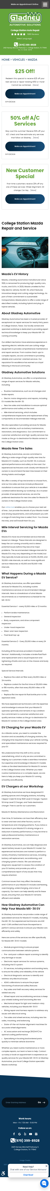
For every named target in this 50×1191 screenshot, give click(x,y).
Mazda (32, 59)
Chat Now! (28, 1174)
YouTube (30, 1134)
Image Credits (25, 1160)
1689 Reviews (33, 34)
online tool (9, 507)
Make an (24, 4)
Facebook (14, 1134)
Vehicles (18, 59)
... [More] (35, 85)
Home (6, 59)
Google (19, 1134)
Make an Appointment (25, 94)
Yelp (25, 1134)
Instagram (36, 1134)
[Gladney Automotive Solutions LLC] (25, 19)
